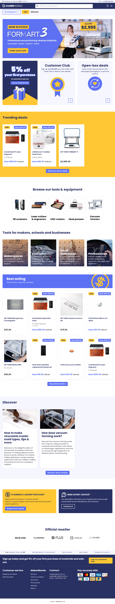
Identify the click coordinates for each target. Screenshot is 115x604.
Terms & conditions (37, 577)
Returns (33, 588)
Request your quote (15, 508)
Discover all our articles (57, 473)
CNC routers (57, 219)
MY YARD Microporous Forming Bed (13, 319)
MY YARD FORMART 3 (69, 152)
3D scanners (20, 219)
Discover (35, 12)
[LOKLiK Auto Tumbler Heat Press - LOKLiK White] (43, 138)
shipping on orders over (15, 552)
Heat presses (76, 219)
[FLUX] (57, 538)
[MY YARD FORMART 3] (71, 138)
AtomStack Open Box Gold (41, 322)
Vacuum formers (95, 218)
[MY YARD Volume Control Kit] (71, 304)
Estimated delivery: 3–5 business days (43, 552)
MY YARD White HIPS (13, 366)
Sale (25, 12)
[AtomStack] (39, 538)
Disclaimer (34, 580)
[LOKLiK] (76, 538)
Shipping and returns (10, 574)
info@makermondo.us (57, 574)
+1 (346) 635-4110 (108, 1)
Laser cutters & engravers (38, 218)
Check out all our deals (57, 171)
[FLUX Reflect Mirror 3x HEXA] (99, 304)
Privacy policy (35, 583)
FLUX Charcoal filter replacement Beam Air (42, 366)
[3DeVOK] (20, 538)
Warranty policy (8, 577)
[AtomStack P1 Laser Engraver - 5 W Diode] (15, 138)
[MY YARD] (94, 538)
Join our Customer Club (99, 560)
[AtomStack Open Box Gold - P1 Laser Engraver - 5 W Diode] (43, 304)
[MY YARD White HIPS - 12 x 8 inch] (15, 351)
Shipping (34, 586)
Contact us (68, 506)
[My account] (107, 6)
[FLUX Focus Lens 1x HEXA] (71, 351)
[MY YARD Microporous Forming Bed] (15, 304)
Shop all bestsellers (57, 384)
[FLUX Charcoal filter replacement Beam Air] (43, 351)
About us (34, 574)
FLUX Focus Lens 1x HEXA (70, 365)
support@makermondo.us (58, 576)
